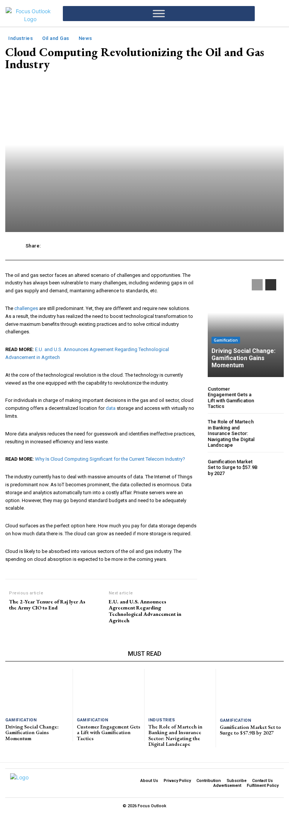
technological (59, 375)
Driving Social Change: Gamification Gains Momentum (243, 358)
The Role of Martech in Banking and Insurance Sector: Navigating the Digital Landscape (231, 433)
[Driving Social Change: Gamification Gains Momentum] (246, 324)
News (85, 38)
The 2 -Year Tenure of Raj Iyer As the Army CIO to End (47, 605)
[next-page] (270, 284)
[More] (256, 246)
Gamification (226, 340)
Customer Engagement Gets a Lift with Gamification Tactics (231, 397)
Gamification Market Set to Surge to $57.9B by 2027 (232, 467)
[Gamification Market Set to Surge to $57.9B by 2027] (272, 467)
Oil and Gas (55, 38)
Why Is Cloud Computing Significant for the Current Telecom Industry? (110, 459)
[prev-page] (257, 284)
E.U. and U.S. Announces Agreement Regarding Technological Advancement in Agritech (145, 611)
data (111, 408)
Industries (20, 38)
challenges (26, 308)
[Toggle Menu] (159, 13)
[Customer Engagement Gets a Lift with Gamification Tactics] (272, 397)
